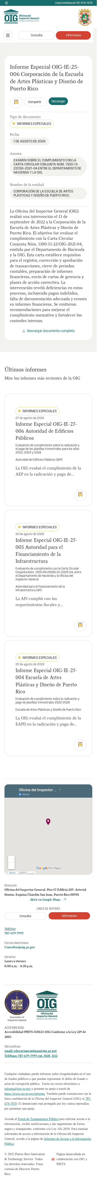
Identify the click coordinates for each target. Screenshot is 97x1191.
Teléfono (10, 929)
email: (9, 1051)
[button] (8, 35)
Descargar (58, 101)
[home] (14, 17)
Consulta (36, 35)
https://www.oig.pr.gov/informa (25, 1093)
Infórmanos (73, 35)
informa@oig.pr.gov (18, 1088)
